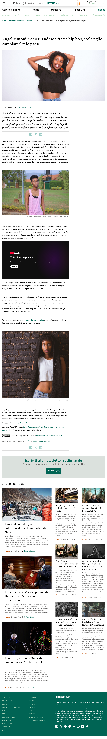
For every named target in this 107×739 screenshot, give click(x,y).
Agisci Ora (79, 9)
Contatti (32, 701)
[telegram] (87, 726)
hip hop (47, 441)
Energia (27, 15)
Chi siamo (33, 704)
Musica (7, 551)
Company (32, 698)
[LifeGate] (53, 3)
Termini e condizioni (37, 720)
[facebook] (56, 726)
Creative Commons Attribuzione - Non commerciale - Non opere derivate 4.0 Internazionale (36, 436)
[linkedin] (82, 726)
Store (18, 3)
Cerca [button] (41, 3)
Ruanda (40, 441)
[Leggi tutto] (103, 484)
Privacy (32, 714)
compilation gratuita (35, 320)
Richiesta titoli (8, 717)
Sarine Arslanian (25, 107)
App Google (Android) (11, 707)
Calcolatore (7, 724)
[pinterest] (65, 726)
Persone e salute (99, 15)
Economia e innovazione (45, 15)
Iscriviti (51, 471)
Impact (101, 9)
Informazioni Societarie (38, 717)
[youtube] (74, 726)
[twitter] (61, 726)
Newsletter (29, 3)
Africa (29, 441)
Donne (34, 441)
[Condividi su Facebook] (30, 134)
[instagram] (78, 726)
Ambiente (6, 15)
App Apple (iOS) (8, 704)
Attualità (6, 698)
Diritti (17, 15)
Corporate (6, 720)
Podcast (56, 9)
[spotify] (69, 726)
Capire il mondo (11, 9)
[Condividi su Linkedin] (40, 134)
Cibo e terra (82, 15)
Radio (35, 9)
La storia (33, 707)
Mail (30, 711)
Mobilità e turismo (66, 15)
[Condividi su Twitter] (35, 134)
